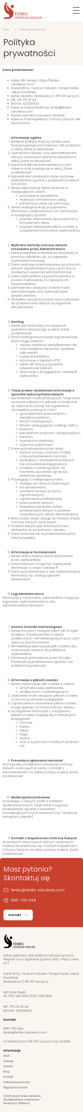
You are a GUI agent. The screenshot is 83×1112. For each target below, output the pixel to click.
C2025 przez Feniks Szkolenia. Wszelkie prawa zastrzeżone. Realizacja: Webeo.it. (22, 1099)
